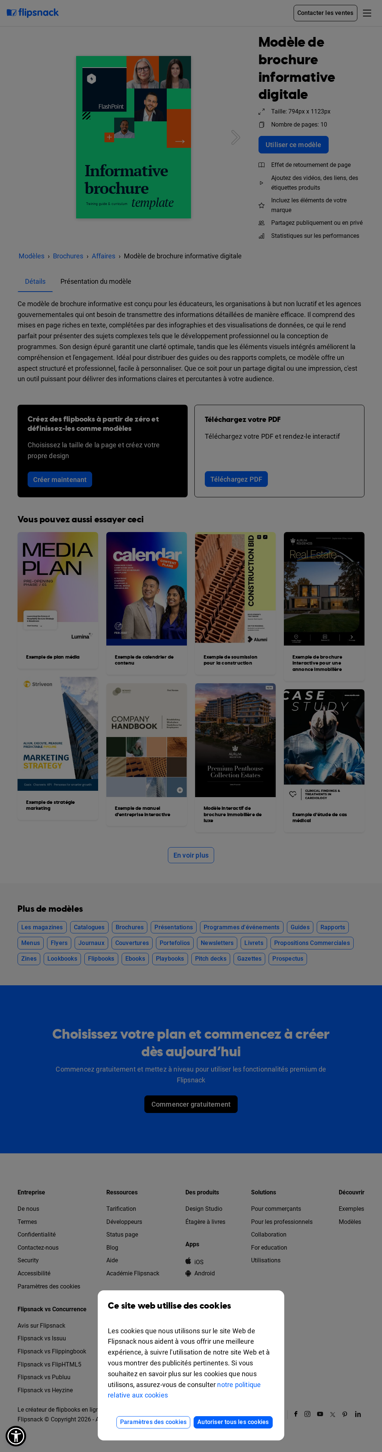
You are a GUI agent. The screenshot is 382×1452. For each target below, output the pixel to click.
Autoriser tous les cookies (233, 1421)
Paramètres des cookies (153, 1421)
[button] (15, 1436)
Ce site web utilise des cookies (169, 1306)
